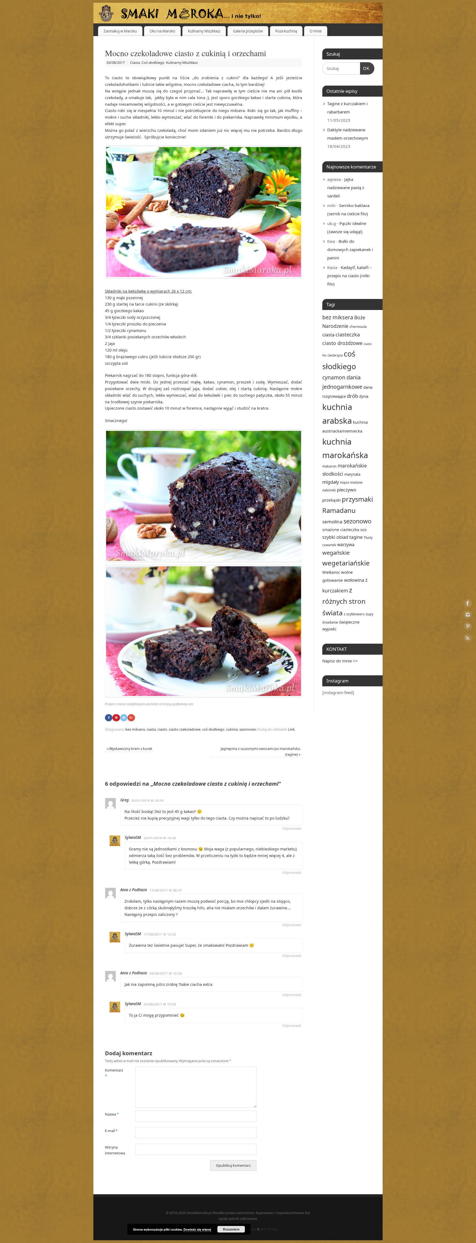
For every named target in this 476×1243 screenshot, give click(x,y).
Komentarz (112, 1073)
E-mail (111, 1130)
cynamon (333, 377)
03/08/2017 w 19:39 (166, 973)
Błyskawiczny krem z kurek (129, 748)
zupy (369, 613)
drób (352, 395)
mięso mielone (351, 482)
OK (365, 68)
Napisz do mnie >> (340, 660)
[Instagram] (468, 616)
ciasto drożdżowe (342, 343)
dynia (363, 396)
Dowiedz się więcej (197, 1229)
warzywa (346, 545)
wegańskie (336, 552)
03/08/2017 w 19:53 (160, 1004)
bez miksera (135, 729)
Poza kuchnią (286, 31)
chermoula (358, 326)
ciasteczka (348, 334)
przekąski (331, 500)
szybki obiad (335, 537)
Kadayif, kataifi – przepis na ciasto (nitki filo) (349, 276)
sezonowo (247, 729)
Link (291, 729)
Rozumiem (231, 1229)
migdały (330, 482)
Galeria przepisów (248, 31)
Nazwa (112, 1114)
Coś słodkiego (153, 62)
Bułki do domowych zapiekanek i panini (350, 249)
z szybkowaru (354, 614)
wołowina (354, 580)
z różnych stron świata (344, 601)
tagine (356, 537)
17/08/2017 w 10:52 (160, 934)
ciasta (151, 729)
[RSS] (468, 639)
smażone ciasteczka (340, 529)
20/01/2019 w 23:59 (147, 800)
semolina (332, 521)
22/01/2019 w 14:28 (160, 838)
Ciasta (135, 62)
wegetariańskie (346, 562)
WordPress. (269, 1229)
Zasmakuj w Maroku (120, 31)
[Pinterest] (468, 627)
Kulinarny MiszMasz (204, 31)
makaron (329, 466)
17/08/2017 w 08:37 (166, 890)
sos (363, 529)
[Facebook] (468, 604)
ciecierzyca (335, 355)
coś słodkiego (213, 729)
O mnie (316, 31)
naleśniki (329, 490)
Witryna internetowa (112, 1150)
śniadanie (330, 622)
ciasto (162, 729)
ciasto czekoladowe (185, 729)
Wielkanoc (331, 572)
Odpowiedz (291, 828)
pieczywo (346, 489)
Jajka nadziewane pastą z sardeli (345, 187)
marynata (352, 474)
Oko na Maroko (162, 31)
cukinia (232, 729)
